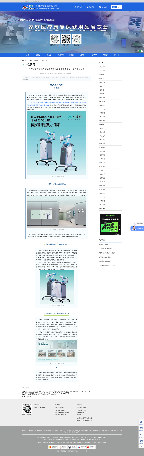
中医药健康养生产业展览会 (106, 209)
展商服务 (83, 15)
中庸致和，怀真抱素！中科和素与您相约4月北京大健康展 (41, 355)
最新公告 (102, 43)
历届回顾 (102, 119)
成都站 (102, 85)
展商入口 (79, 7)
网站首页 (24, 21)
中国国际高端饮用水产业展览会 (107, 225)
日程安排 (72, 15)
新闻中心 (116, 15)
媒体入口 (104, 7)
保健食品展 (32, 391)
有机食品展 (48, 391)
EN (119, 7)
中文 (114, 7)
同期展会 (102, 35)
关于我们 (105, 15)
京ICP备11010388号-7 (82, 411)
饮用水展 (62, 391)
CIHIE (30, 21)
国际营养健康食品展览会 (105, 221)
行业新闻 (102, 31)
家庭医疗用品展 (94, 391)
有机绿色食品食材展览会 (105, 217)
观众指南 (49, 15)
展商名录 (102, 58)
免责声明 (66, 353)
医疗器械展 (85, 391)
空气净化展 (77, 391)
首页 (27, 15)
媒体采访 (102, 39)
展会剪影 (102, 77)
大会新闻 (43, 21)
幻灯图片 (102, 123)
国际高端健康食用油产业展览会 (107, 213)
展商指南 (38, 15)
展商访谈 (102, 81)
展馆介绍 (61, 15)
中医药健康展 (40, 391)
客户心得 (102, 62)
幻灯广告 (102, 46)
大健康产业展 (112, 391)
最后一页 (29, 356)
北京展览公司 (75, 392)
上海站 (102, 50)
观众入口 (92, 7)
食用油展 (55, 391)
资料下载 (94, 15)
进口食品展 (70, 391)
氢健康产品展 (103, 391)
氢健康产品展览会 (103, 205)
